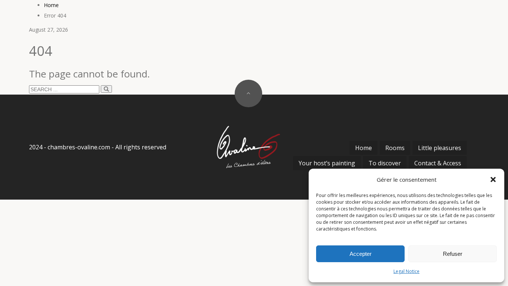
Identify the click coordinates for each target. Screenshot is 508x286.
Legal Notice (406, 271)
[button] (493, 179)
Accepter (361, 254)
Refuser (452, 254)
